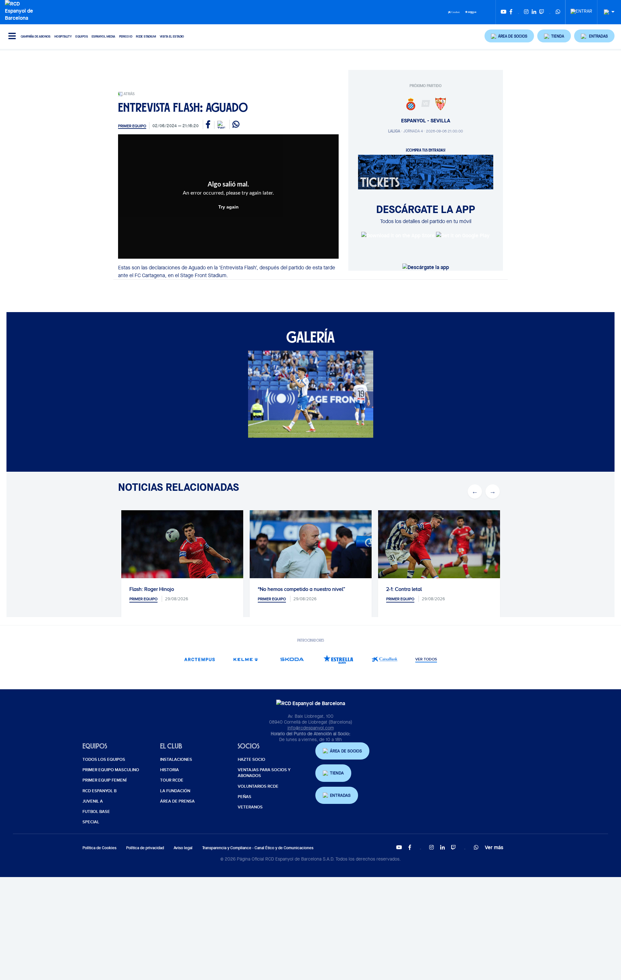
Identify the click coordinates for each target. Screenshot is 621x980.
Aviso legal (183, 847)
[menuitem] (581, 9)
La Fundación (175, 791)
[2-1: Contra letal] (439, 550)
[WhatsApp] (558, 12)
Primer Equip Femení (104, 780)
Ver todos (426, 659)
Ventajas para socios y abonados (264, 772)
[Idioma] (606, 12)
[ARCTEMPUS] (199, 659)
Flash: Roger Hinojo (151, 589)
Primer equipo (132, 126)
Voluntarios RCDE (258, 786)
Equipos (81, 36)
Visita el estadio (172, 36)
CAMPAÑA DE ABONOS (35, 36)
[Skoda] (292, 659)
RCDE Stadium (146, 36)
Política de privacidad (145, 847)
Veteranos (250, 807)
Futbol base (96, 811)
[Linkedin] (534, 12)
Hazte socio (251, 759)
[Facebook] (511, 12)
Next (492, 491)
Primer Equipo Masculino (110, 769)
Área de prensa (177, 801)
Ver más (494, 847)
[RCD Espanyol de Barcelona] (20, 10)
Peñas (244, 796)
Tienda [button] (337, 773)
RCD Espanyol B (99, 791)
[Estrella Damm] (470, 12)
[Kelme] (245, 659)
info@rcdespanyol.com (311, 728)
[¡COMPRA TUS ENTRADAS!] (425, 171)
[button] (509, 35)
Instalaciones (176, 759)
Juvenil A (92, 801)
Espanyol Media (103, 36)
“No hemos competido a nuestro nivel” (301, 589)
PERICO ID (125, 36)
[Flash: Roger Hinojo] (182, 550)
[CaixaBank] (384, 659)
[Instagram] (526, 12)
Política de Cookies (99, 847)
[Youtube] (504, 12)
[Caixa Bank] (453, 12)
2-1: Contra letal (404, 589)
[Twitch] (541, 12)
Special (90, 822)
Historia (169, 769)
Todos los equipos (103, 759)
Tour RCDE (171, 780)
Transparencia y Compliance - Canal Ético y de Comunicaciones (257, 847)
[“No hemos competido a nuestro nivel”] (311, 550)
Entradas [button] (340, 795)
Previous (475, 491)
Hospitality (62, 36)
